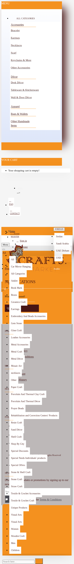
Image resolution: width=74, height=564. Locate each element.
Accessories (17, 24)
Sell (20, 188)
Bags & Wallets (19, 113)
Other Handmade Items (20, 123)
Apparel (15, 106)
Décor (14, 76)
